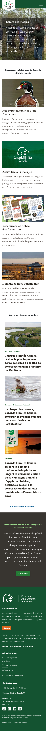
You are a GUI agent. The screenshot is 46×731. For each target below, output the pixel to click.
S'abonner (23, 573)
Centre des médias (9, 664)
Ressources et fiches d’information (16, 227)
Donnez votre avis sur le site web (17, 646)
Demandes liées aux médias (20, 284)
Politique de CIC (6, 723)
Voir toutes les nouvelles (22, 506)
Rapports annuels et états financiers (19, 112)
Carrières (6, 661)
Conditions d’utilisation (20, 723)
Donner (7, 628)
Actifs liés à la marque (17, 172)
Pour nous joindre (9, 657)
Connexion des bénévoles (12, 675)
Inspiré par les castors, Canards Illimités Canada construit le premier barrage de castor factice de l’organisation (23, 416)
